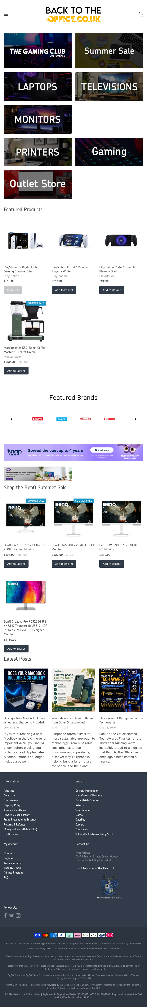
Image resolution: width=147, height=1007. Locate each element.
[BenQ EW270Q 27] (26, 519)
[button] (11, 418)
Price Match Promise (87, 800)
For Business (11, 834)
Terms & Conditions (15, 810)
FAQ (6, 877)
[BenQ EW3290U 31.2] (121, 519)
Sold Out (12, 290)
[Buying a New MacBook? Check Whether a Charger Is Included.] (26, 690)
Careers (79, 824)
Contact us (10, 795)
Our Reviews (11, 800)
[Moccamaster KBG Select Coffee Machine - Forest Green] (26, 321)
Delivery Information (86, 791)
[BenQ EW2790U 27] (74, 519)
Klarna (79, 815)
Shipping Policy (12, 805)
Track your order (13, 863)
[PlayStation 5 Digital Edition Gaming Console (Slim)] (26, 241)
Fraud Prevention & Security (20, 819)
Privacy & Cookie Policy (16, 815)
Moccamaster (13, 356)
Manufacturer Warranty (88, 795)
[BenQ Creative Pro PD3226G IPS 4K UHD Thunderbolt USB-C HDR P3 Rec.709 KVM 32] (26, 595)
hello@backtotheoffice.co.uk (99, 868)
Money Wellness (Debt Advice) (20, 829)
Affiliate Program (13, 872)
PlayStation (11, 276)
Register (8, 858)
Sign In (8, 853)
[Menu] (18, 14)
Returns (79, 805)
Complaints (81, 829)
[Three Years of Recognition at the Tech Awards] (121, 690)
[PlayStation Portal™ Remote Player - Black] (121, 241)
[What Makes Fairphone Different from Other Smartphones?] (74, 690)
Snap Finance (83, 810)
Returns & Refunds (14, 824)
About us (9, 791)
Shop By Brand (12, 868)
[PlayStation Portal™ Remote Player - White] (74, 241)
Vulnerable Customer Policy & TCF (94, 834)
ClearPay (80, 819)
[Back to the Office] (73, 14)
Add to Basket (64, 290)
